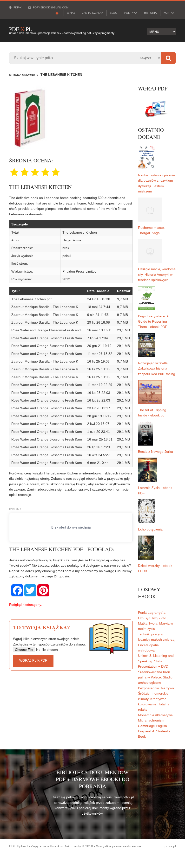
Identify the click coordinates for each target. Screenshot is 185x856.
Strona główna (22, 75)
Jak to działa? (92, 12)
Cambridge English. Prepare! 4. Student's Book (154, 731)
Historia (150, 12)
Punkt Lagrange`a (151, 612)
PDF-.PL (20, 29)
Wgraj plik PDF (33, 660)
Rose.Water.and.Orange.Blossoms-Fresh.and (46, 330)
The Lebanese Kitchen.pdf (31, 299)
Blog (113, 12)
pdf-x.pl (170, 846)
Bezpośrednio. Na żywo (156, 688)
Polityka (130, 12)
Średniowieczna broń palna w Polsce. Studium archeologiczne (156, 677)
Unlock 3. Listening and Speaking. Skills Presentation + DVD (156, 661)
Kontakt (170, 12)
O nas (71, 12)
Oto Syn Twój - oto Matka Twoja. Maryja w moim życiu (155, 623)
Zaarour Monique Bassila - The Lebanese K (44, 307)
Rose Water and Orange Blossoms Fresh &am (46, 338)
